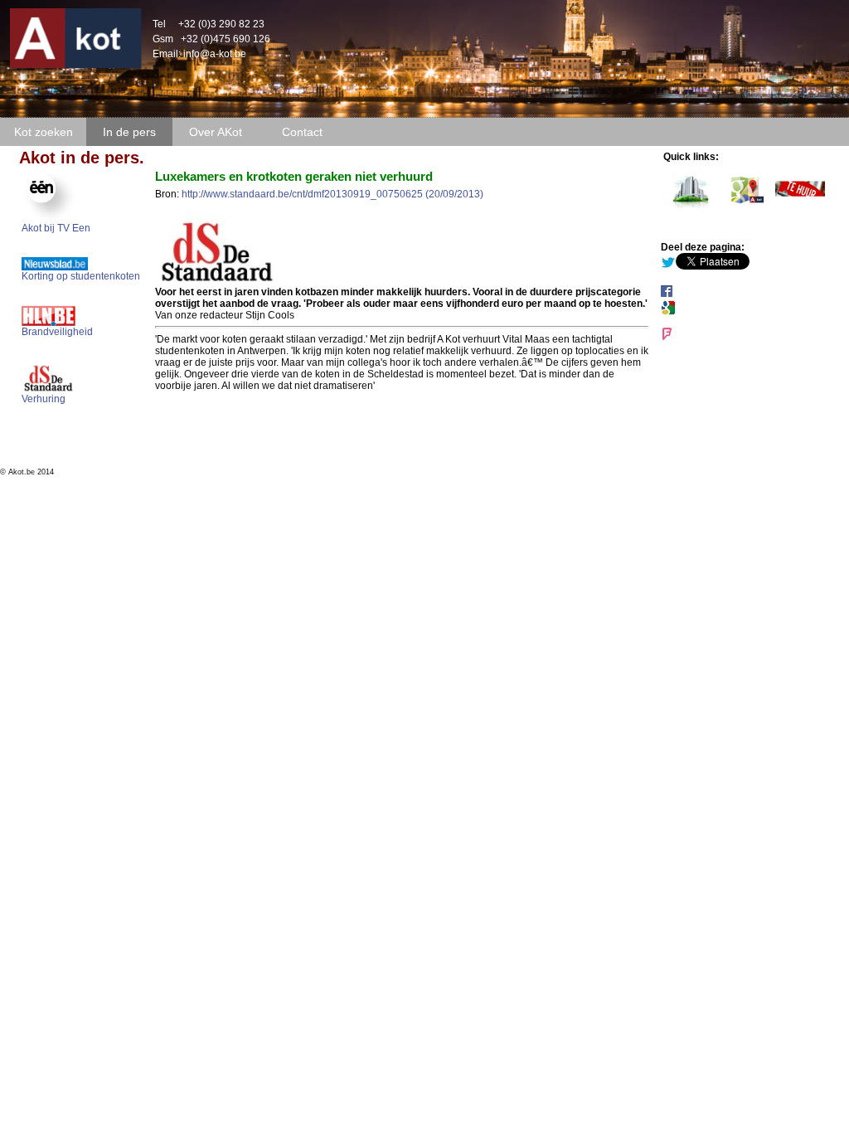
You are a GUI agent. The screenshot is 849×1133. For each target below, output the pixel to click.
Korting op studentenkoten (81, 276)
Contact (302, 132)
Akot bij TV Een (56, 228)
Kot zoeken (43, 132)
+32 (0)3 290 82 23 (221, 24)
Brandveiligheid (57, 332)
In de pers (129, 132)
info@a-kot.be (214, 54)
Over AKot (215, 132)
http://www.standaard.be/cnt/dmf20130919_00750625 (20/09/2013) (332, 194)
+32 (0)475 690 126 (225, 39)
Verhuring (43, 399)
